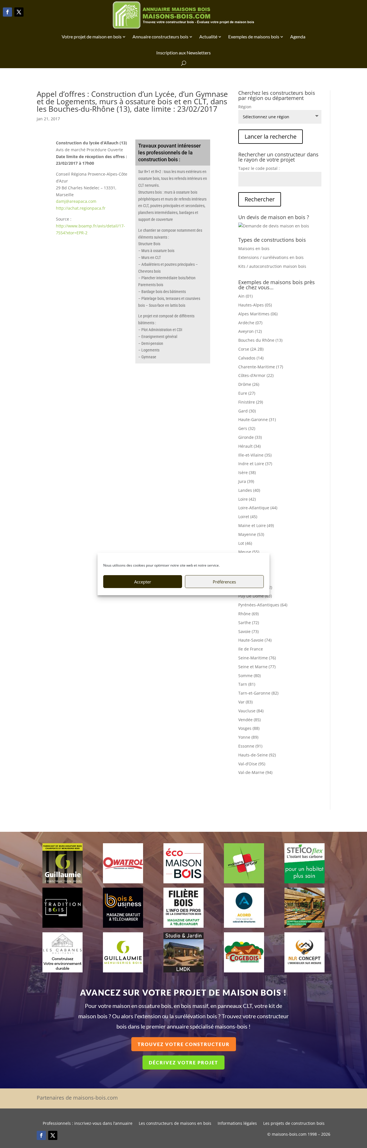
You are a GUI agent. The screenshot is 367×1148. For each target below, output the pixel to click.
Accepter (142, 582)
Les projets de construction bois (294, 1123)
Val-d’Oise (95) (251, 763)
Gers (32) (246, 428)
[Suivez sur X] (19, 12)
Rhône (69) (248, 613)
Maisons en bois (254, 248)
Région (244, 106)
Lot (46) (245, 543)
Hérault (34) (249, 446)
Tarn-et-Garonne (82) (258, 693)
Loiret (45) (247, 516)
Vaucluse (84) (250, 710)
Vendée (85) (249, 719)
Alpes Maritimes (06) (258, 314)
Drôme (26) (248, 384)
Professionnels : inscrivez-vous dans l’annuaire (87, 1123)
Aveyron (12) (250, 331)
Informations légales (237, 1123)
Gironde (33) (250, 437)
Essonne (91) (250, 746)
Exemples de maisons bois (253, 36)
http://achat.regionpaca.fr (81, 208)
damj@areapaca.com (76, 201)
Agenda (297, 36)
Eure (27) (246, 393)
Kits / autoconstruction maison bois (272, 266)
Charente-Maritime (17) (260, 366)
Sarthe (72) (248, 622)
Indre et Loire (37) (255, 463)
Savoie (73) (248, 631)
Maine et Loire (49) (256, 525)
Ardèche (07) (250, 322)
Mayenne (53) (251, 534)
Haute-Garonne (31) (257, 419)
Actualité (208, 36)
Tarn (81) (246, 684)
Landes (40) (249, 490)
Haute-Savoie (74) (255, 640)
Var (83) (245, 702)
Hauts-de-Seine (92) (257, 755)
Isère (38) (247, 472)
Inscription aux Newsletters (183, 52)
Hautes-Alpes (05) (255, 305)
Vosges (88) (248, 728)
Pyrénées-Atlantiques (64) (262, 605)
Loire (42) (247, 499)
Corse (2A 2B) (250, 349)
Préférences (224, 582)
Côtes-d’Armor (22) (256, 375)
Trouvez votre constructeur (184, 1044)
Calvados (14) (250, 358)
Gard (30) (247, 411)
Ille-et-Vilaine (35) (255, 455)
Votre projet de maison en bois (92, 36)
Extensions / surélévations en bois (271, 257)
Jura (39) (246, 481)
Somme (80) (249, 675)
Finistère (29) (250, 402)
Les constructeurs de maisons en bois (175, 1123)
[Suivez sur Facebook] (7, 12)
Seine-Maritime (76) (257, 658)
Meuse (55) (248, 552)
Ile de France (250, 649)
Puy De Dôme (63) (255, 596)
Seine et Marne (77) (257, 666)
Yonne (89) (248, 737)
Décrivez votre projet (183, 1062)
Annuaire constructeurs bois (160, 36)
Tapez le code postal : (259, 168)
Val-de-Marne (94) (255, 772)
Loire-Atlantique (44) (257, 507)
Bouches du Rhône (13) (260, 340)
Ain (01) (245, 296)
